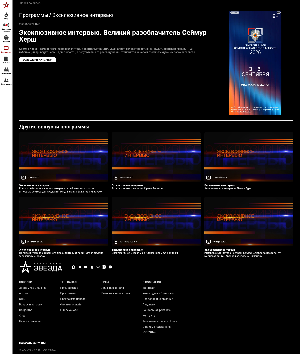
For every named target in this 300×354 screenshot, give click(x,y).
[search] (156, 3)
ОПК (22, 299)
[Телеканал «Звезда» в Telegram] (80, 267)
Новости (25, 282)
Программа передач (73, 299)
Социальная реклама (157, 310)
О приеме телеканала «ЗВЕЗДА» (157, 329)
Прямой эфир (69, 287)
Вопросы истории (30, 304)
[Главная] (6, 5)
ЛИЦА (105, 282)
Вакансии (149, 287)
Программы (33, 15)
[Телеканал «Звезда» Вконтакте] (98, 267)
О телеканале (69, 310)
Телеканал (68, 282)
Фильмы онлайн (71, 304)
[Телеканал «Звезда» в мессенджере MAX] (74, 267)
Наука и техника (30, 321)
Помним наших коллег (116, 293)
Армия (23, 293)
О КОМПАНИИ (152, 282)
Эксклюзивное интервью (82, 15)
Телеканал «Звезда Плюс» (160, 321)
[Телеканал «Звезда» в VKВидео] (104, 267)
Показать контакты (32, 342)
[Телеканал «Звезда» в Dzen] (110, 267)
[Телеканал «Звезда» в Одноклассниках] (92, 267)
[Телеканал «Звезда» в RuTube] (86, 267)
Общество (25, 310)
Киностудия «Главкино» (158, 293)
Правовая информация (158, 299)
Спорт (23, 315)
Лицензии (149, 304)
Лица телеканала (112, 287)
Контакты (149, 315)
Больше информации (37, 59)
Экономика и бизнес (32, 287)
